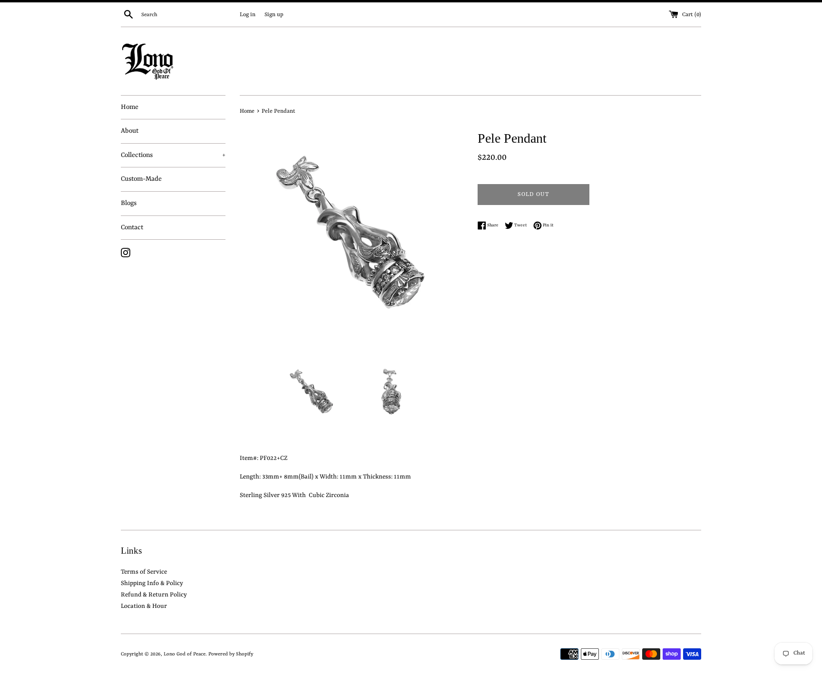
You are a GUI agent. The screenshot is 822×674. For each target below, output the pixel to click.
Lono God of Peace (185, 654)
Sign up (274, 14)
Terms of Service (144, 572)
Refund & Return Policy (154, 594)
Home (129, 107)
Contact (132, 227)
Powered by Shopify (230, 654)
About (129, 131)
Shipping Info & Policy (152, 583)
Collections (173, 155)
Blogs (129, 203)
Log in (247, 14)
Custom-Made (141, 179)
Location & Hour (144, 606)
